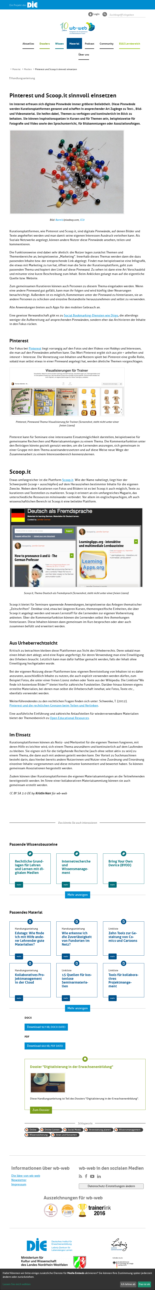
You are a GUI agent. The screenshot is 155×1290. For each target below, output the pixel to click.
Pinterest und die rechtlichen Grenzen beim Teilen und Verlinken (53, 705)
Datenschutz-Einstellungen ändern (111, 1186)
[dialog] (77, 1279)
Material (74, 43)
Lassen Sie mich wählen (17, 1284)
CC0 (82, 219)
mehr (19, 884)
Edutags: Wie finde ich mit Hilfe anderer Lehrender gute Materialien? (29, 938)
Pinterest (35, 348)
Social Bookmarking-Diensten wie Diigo (91, 315)
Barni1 (59, 219)
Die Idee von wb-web (25, 1176)
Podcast (89, 43)
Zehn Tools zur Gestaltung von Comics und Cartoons (122, 936)
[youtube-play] (92, 1176)
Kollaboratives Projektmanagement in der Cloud (30, 978)
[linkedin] (99, 1176)
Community (107, 43)
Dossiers (45, 43)
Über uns (83, 54)
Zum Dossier (41, 1110)
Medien (28, 69)
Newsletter (18, 1180)
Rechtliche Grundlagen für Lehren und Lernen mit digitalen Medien (29, 866)
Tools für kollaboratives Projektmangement (123, 980)
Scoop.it (67, 480)
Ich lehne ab (128, 1284)
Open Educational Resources (69, 718)
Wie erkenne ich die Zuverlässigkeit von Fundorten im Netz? (77, 938)
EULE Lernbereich (129, 43)
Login (96, 14)
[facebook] (86, 1176)
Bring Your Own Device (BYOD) (120, 862)
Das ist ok (144, 1284)
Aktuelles (28, 43)
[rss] (80, 1176)
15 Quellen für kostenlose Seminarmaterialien (77, 980)
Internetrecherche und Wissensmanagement (76, 866)
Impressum (18, 1184)
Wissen (59, 43)
